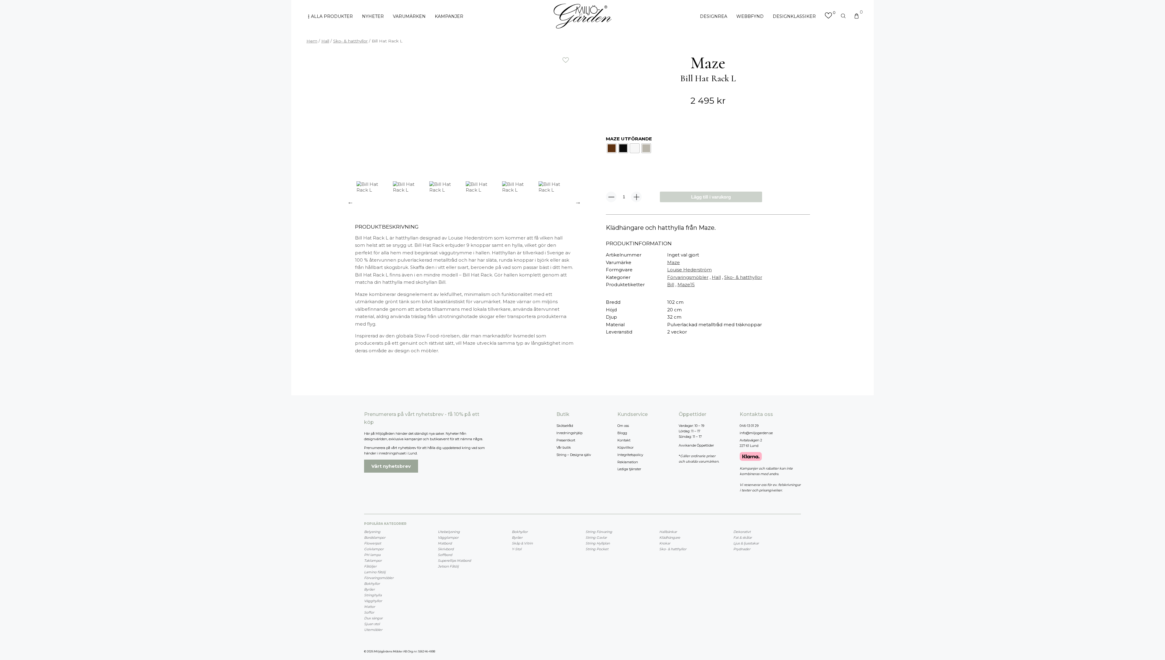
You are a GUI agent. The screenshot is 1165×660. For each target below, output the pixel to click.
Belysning (372, 532)
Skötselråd (564, 426)
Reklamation (627, 462)
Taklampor (373, 560)
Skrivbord (446, 549)
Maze (673, 262)
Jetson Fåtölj (448, 566)
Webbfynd (750, 16)
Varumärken (409, 16)
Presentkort (565, 440)
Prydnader (741, 549)
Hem (311, 41)
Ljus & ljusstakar (746, 543)
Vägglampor (448, 537)
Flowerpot (372, 543)
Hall (325, 41)
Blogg (622, 433)
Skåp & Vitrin (522, 543)
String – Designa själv (573, 455)
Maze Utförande (629, 139)
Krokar (664, 543)
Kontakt (623, 440)
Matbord (445, 543)
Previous (350, 202)
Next (578, 202)
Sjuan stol (372, 624)
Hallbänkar (668, 532)
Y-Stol (517, 549)
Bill (670, 284)
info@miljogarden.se (756, 433)
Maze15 (686, 284)
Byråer (369, 589)
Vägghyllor (373, 601)
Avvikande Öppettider (696, 445)
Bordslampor (374, 537)
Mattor (369, 607)
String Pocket (597, 549)
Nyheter (373, 16)
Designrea (713, 16)
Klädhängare (669, 537)
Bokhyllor (372, 583)
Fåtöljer (370, 566)
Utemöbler (373, 630)
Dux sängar (373, 618)
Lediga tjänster (629, 469)
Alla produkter (332, 16)
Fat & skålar (742, 537)
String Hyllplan (598, 543)
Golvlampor (373, 549)
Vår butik (563, 447)
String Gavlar (596, 537)
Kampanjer (449, 16)
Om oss (623, 426)
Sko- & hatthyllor (350, 41)
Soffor (369, 612)
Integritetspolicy (630, 455)
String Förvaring (599, 532)
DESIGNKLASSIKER (794, 16)
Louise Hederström (689, 270)
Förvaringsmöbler (687, 277)
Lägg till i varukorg (711, 196)
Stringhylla (373, 595)
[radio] (611, 148)
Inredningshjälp (569, 433)
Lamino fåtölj (375, 572)
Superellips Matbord (454, 560)
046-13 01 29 (749, 426)
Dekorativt (742, 532)
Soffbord (445, 555)
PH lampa (372, 555)
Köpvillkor (625, 447)
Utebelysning (449, 532)
